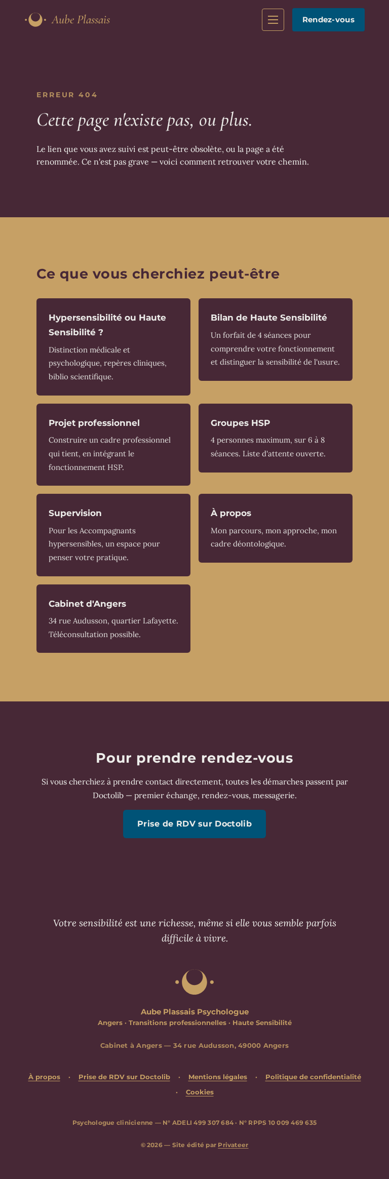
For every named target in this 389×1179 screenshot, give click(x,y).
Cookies (200, 1092)
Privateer (233, 1145)
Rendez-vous (328, 19)
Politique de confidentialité (313, 1077)
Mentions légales (217, 1077)
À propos (44, 1077)
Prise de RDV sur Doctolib (194, 824)
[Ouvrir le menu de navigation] (273, 20)
